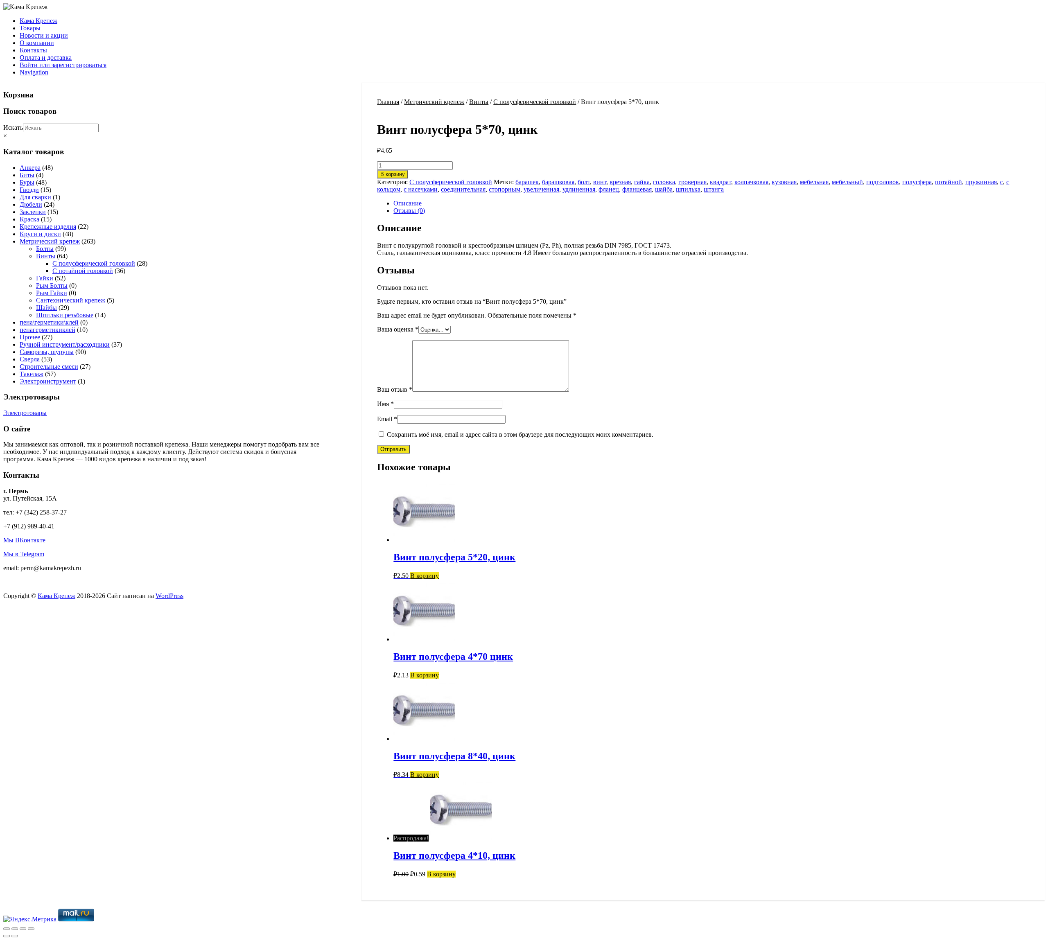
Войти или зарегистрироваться (63, 64)
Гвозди (29, 189)
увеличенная (541, 189)
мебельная (814, 181)
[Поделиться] (23, 928)
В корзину (392, 174)
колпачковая (751, 181)
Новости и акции (44, 35)
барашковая (558, 181)
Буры (27, 182)
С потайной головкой (82, 270)
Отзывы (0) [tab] (409, 210)
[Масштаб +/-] (6, 928)
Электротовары (25, 412)
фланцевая (637, 189)
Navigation (34, 72)
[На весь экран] (14, 928)
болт (584, 181)
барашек (527, 181)
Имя (385, 403)
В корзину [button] (424, 575)
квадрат (720, 181)
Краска (29, 219)
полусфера (917, 181)
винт (599, 181)
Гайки (44, 278)
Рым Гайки (51, 292)
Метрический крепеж (434, 101)
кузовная (784, 181)
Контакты (33, 50)
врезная (620, 181)
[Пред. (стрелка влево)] (6, 936)
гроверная (692, 181)
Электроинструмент (48, 381)
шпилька (688, 189)
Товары (30, 28)
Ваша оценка (397, 329)
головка (664, 181)
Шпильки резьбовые (64, 314)
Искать (13, 127)
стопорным (504, 189)
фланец (609, 189)
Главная (388, 101)
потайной (948, 181)
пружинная (981, 181)
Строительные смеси (49, 366)
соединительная (463, 189)
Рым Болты (52, 285)
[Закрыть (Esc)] (31, 928)
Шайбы (46, 307)
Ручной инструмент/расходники (65, 344)
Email (387, 418)
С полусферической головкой (534, 101)
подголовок (882, 181)
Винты (478, 101)
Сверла (30, 359)
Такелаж (31, 373)
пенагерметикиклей (47, 329)
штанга (714, 189)
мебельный (847, 181)
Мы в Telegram (23, 554)
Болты (45, 248)
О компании (37, 42)
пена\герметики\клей (49, 322)
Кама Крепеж (38, 20)
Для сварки (35, 197)
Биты (27, 175)
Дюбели (31, 204)
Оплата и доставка (46, 57)
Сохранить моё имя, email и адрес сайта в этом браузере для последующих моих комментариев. (520, 434)
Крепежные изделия (48, 226)
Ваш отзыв (394, 389)
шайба (664, 189)
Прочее (30, 337)
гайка (642, 181)
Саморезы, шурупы (47, 351)
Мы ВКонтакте (24, 540)
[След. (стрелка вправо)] (14, 936)
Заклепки (33, 211)
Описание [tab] (407, 203)
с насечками (421, 189)
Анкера (30, 167)
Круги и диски (40, 233)
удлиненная (578, 189)
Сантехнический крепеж (70, 300)
